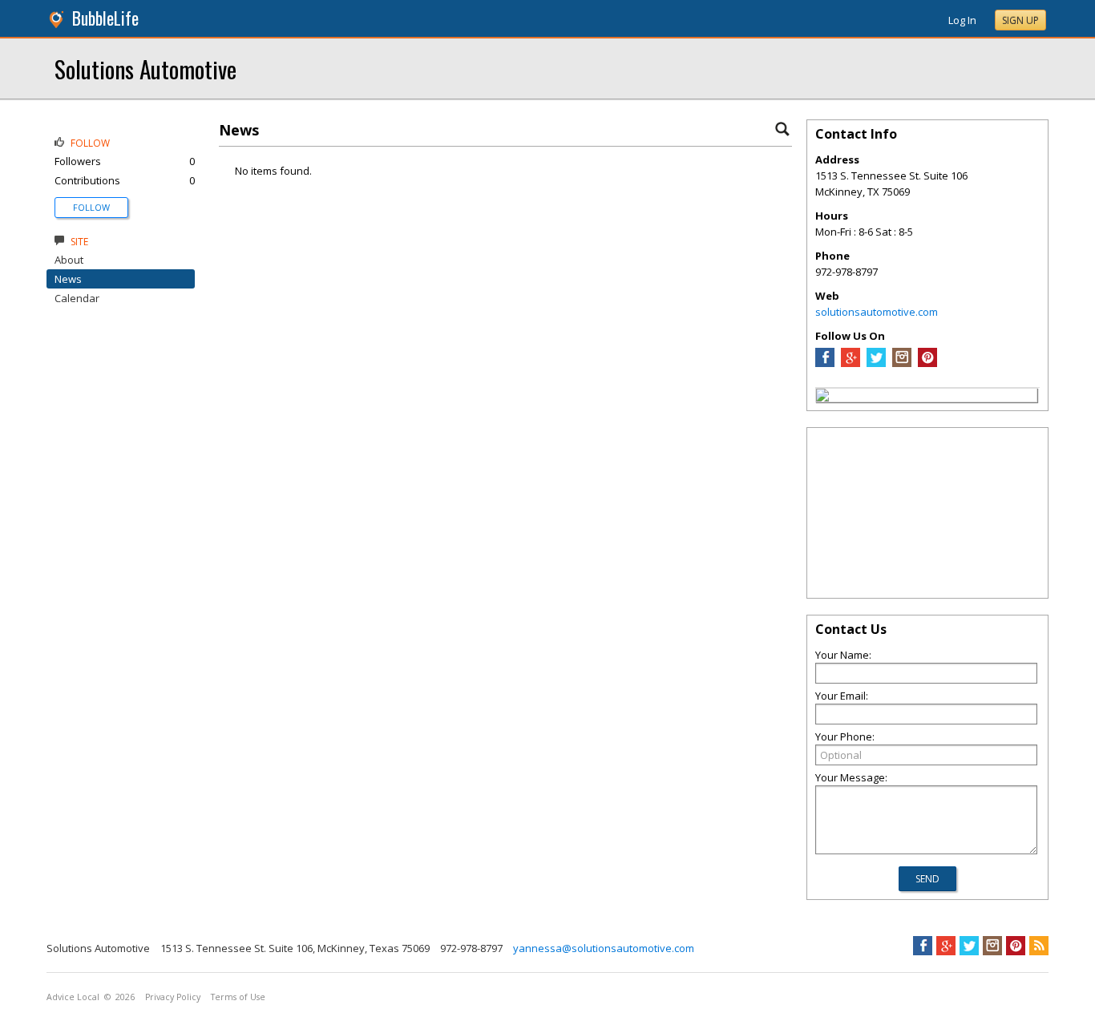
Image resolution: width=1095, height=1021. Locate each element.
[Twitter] (876, 363)
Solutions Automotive (145, 68)
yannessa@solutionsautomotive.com (603, 948)
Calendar (77, 298)
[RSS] (1039, 945)
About (69, 259)
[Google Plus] (850, 363)
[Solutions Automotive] (822, 397)
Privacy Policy (172, 997)
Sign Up (1020, 20)
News (68, 279)
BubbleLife (105, 18)
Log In (962, 20)
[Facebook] (824, 363)
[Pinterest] (927, 363)
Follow (91, 207)
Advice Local (72, 997)
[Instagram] (901, 363)
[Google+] (946, 945)
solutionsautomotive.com (876, 312)
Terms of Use (238, 997)
